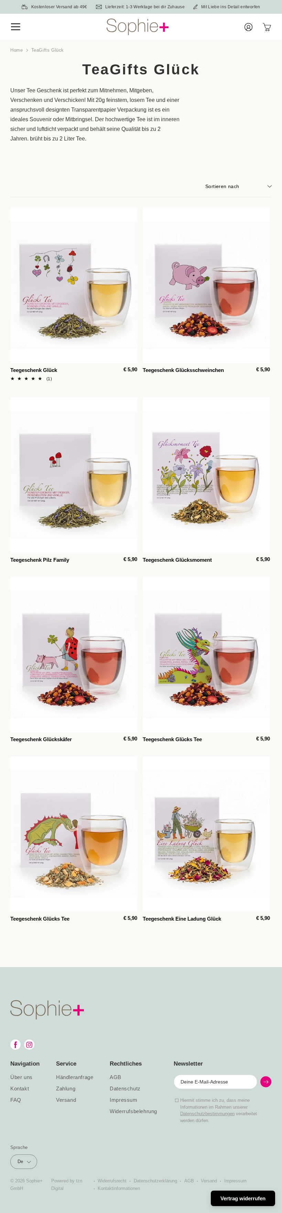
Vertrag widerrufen (242, 1198)
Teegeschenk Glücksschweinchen (183, 370)
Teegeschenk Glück (33, 370)
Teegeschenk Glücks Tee (172, 739)
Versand (66, 1100)
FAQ (15, 1100)
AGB (115, 1077)
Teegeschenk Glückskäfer (41, 739)
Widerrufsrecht (112, 1180)
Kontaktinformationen (119, 1188)
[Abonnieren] (265, 1081)
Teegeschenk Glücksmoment (177, 560)
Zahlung (65, 1088)
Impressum (123, 1100)
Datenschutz (125, 1088)
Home (16, 50)
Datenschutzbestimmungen (207, 1113)
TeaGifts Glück (47, 50)
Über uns (21, 1077)
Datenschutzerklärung (155, 1180)
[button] (21, 27)
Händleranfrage (74, 1077)
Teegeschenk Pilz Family (39, 560)
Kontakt (19, 1088)
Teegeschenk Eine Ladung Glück (182, 919)
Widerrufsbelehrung (133, 1111)
